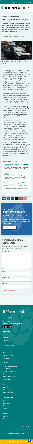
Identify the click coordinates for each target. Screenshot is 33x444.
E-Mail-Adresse (7, 277)
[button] (23, 8)
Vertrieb (5, 411)
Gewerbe (5, 408)
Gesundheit (6, 403)
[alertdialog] (16, 441)
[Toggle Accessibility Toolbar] (29, 440)
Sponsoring (6, 390)
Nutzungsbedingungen (24, 426)
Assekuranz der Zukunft (10, 366)
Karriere (5, 337)
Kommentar (6, 251)
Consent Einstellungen (11, 426)
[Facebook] (3, 321)
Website (4, 283)
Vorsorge (5, 413)
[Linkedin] (5, 321)
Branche (5, 419)
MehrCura (6, 358)
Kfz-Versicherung (8, 38)
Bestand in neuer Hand (9, 371)
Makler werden (7, 374)
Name (4, 271)
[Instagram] (8, 321)
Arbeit (5, 400)
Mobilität (5, 406)
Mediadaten (6, 340)
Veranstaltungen (8, 392)
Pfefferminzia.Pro (8, 355)
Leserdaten (6, 343)
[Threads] (10, 321)
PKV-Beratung (7, 369)
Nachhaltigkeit (7, 379)
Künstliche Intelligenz (9, 376)
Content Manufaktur (9, 345)
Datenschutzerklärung (24, 429)
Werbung (5, 387)
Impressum (14, 429)
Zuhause (5, 416)
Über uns (5, 335)
